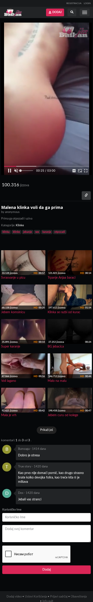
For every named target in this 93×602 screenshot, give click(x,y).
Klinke (20, 225)
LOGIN (87, 3)
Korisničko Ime (11, 509)
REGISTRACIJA (73, 3)
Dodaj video (14, 596)
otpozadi (59, 232)
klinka (5, 232)
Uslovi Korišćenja (36, 596)
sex (37, 232)
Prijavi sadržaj (58, 596)
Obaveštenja (79, 596)
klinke (16, 232)
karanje (46, 232)
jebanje (27, 232)
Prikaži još (46, 430)
